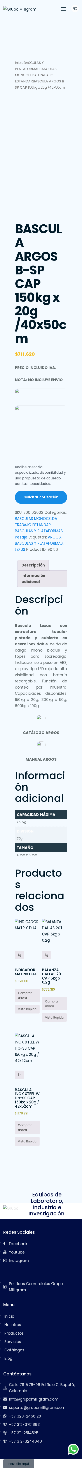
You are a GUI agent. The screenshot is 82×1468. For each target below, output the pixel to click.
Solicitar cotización (41, 497)
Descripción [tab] (33, 565)
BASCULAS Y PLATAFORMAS (39, 531)
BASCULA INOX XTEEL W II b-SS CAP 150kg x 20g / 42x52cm (27, 1098)
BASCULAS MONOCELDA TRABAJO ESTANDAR (36, 75)
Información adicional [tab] (33, 578)
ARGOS (54, 537)
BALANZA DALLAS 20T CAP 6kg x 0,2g (52, 976)
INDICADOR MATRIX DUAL (26, 972)
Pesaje (21, 537)
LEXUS (20, 549)
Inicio (19, 62)
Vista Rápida (27, 1009)
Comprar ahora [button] (25, 995)
